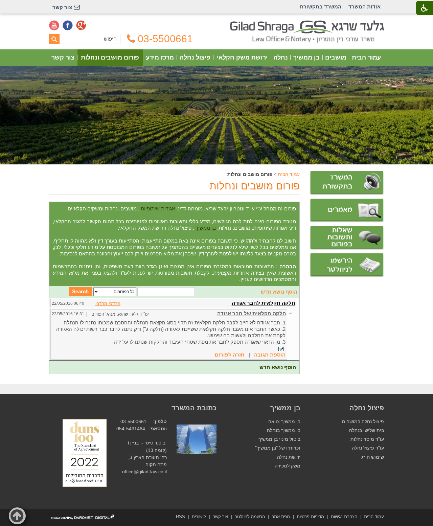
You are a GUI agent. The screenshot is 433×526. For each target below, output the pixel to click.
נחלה (280, 57)
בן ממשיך (306, 57)
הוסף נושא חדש (279, 292)
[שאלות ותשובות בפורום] (347, 238)
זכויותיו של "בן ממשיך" (277, 448)
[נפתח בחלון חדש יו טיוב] (54, 25)
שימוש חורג (372, 457)
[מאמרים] (347, 211)
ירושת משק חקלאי (242, 57)
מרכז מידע (160, 57)
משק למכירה (287, 465)
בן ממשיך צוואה (284, 421)
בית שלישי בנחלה (366, 430)
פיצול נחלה (195, 57)
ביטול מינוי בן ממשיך (279, 439)
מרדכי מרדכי (107, 303)
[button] (17, 515)
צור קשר (62, 57)
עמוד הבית (366, 57)
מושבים (335, 57)
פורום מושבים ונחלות (110, 57)
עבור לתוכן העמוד (217, 23)
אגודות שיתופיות (157, 208)
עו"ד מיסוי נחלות (367, 439)
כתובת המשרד (194, 408)
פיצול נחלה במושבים (363, 421)
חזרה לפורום (230, 355)
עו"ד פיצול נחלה (368, 448)
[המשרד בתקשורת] (347, 183)
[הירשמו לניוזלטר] (347, 265)
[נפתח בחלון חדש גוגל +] (81, 25)
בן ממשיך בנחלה (283, 430)
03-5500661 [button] (165, 39)
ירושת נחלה (288, 457)
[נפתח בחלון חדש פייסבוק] (68, 25)
